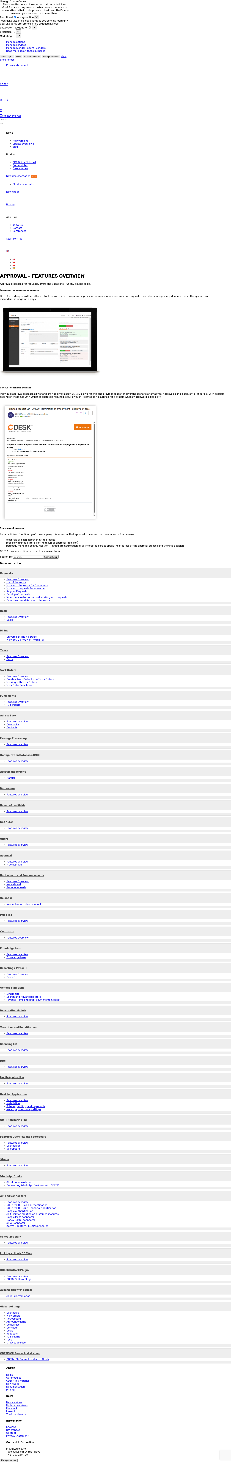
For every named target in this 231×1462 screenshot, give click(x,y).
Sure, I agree (7, 56)
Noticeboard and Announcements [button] (22, 875)
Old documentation (24, 184)
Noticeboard (13, 884)
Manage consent (8, 1460)
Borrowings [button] (7, 788)
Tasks (9, 659)
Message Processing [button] (13, 738)
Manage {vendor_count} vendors (26, 47)
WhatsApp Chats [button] (11, 1176)
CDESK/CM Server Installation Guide (27, 1359)
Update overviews (23, 143)
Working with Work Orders (21, 682)
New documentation (21, 176)
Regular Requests (16, 591)
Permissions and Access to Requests (28, 600)
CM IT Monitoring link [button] (14, 1119)
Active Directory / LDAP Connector (27, 1225)
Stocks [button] (4, 1159)
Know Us (18, 224)
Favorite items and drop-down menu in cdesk (33, 999)
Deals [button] (3, 610)
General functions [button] (12, 987)
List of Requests (16, 582)
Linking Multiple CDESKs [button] (16, 1253)
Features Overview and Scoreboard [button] (23, 1136)
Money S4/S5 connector (20, 1220)
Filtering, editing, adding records (25, 1106)
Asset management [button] (13, 771)
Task (9, 1339)
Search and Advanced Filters (23, 996)
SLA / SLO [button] (6, 821)
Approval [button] (6, 855)
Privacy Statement (17, 1435)
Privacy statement (17, 65)
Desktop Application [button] (13, 1094)
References (19, 230)
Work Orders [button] (8, 670)
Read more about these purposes (25, 50)
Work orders (13, 1315)
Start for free (14, 238)
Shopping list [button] (8, 1044)
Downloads (12, 191)
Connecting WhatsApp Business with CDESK (32, 1185)
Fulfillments (13, 704)
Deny (18, 56)
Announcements (16, 887)
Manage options (15, 41)
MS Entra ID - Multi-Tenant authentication (31, 1208)
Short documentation (19, 1182)
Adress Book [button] (8, 715)
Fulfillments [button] (8, 695)
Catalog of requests (18, 594)
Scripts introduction (18, 1296)
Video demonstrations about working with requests (36, 597)
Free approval (14, 864)
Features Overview (17, 579)
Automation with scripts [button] (16, 1289)
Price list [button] (6, 914)
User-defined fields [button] (12, 805)
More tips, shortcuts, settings (23, 1109)
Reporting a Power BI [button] (13, 968)
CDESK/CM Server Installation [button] (20, 1353)
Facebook (11, 1408)
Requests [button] (6, 573)
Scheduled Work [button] (10, 1236)
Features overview (17, 721)
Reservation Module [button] (13, 1010)
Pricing (10, 204)
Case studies (20, 168)
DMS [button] (3, 1060)
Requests (12, 1333)
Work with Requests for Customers (27, 585)
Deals (9, 619)
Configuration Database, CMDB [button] (20, 755)
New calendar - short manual (23, 904)
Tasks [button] (4, 650)
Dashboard (12, 1312)
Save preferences (51, 56)
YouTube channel (16, 1414)
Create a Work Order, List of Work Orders (30, 679)
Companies (12, 724)
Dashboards (13, 1145)
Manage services (16, 44)
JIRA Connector (15, 1223)
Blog (15, 146)
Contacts (11, 727)
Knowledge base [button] (10, 948)
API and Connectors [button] (13, 1195)
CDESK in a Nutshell (24, 162)
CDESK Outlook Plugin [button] (14, 1270)
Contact (17, 227)
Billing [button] (4, 630)
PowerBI (11, 977)
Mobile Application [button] (12, 1077)
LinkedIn (11, 1411)
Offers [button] (4, 838)
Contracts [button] (7, 931)
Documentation (15, 1386)
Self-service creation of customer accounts (32, 1214)
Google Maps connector (20, 1217)
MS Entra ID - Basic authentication (26, 1205)
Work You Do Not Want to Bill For (25, 639)
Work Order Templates (19, 685)
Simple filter (13, 993)
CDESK (4, 84)
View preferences (32, 56)
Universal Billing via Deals (21, 636)
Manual (10, 777)
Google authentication (19, 1211)
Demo (9, 1374)
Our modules (20, 165)
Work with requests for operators (25, 588)
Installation (13, 1103)
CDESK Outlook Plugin (19, 1279)
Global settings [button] (10, 1306)
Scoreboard (13, 1148)
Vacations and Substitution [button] (18, 1027)
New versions (20, 140)
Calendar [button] (6, 897)
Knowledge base (16, 957)
